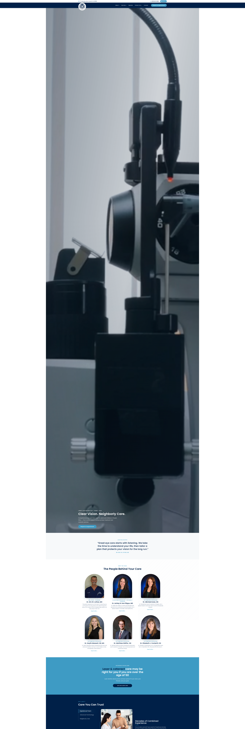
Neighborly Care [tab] (85, 719)
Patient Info (138, 5)
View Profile (94, 611)
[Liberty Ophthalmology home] (82, 5)
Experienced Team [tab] (85, 711)
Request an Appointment (159, 5)
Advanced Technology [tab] (87, 715)
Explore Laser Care (122, 685)
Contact (146, 5)
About (117, 5)
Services (123, 5)
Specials (130, 5)
